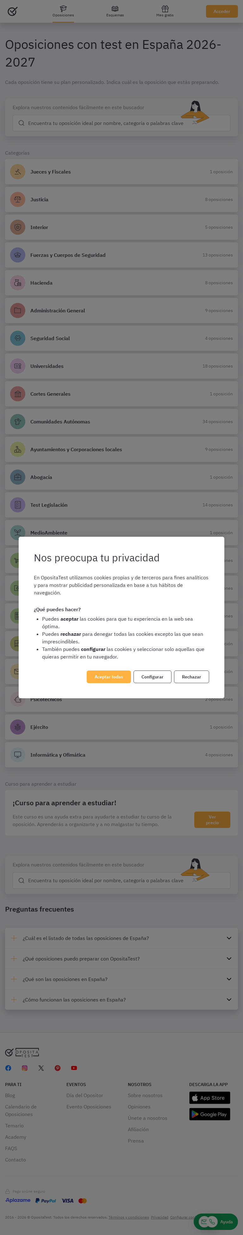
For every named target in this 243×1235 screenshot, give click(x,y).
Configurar (152, 677)
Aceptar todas (109, 677)
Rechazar (191, 677)
